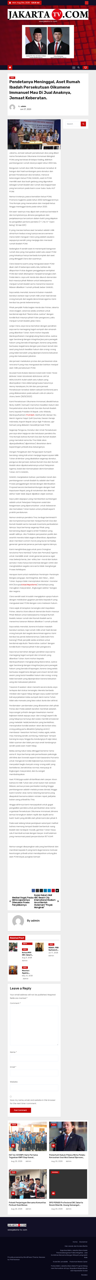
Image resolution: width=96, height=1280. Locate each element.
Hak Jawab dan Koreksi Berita (76, 1246)
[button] (79, 67)
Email (13, 1067)
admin (23, 106)
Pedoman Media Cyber (78, 1262)
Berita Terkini (25, 944)
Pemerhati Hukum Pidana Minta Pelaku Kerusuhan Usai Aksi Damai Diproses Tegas (67, 1157)
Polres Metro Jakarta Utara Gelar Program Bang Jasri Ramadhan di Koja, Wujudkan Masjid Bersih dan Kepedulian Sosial (69, 1268)
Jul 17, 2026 (53, 953)
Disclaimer (83, 1242)
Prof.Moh (30, 415)
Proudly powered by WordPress (20, 1257)
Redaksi (84, 1275)
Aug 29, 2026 (17, 1161)
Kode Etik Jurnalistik (60, 1262)
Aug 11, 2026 (27, 957)
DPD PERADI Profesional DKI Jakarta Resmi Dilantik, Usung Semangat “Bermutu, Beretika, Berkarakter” (66, 1205)
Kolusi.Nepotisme (29, 584)
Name (13, 1052)
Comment (15, 1003)
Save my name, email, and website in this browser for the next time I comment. (32, 1102)
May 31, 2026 (27, 976)
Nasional (55, 1172)
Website (14, 1082)
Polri (53, 1125)
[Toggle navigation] (73, 67)
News (12, 78)
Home (75, 1242)
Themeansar (15, 1259)
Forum (14, 1125)
